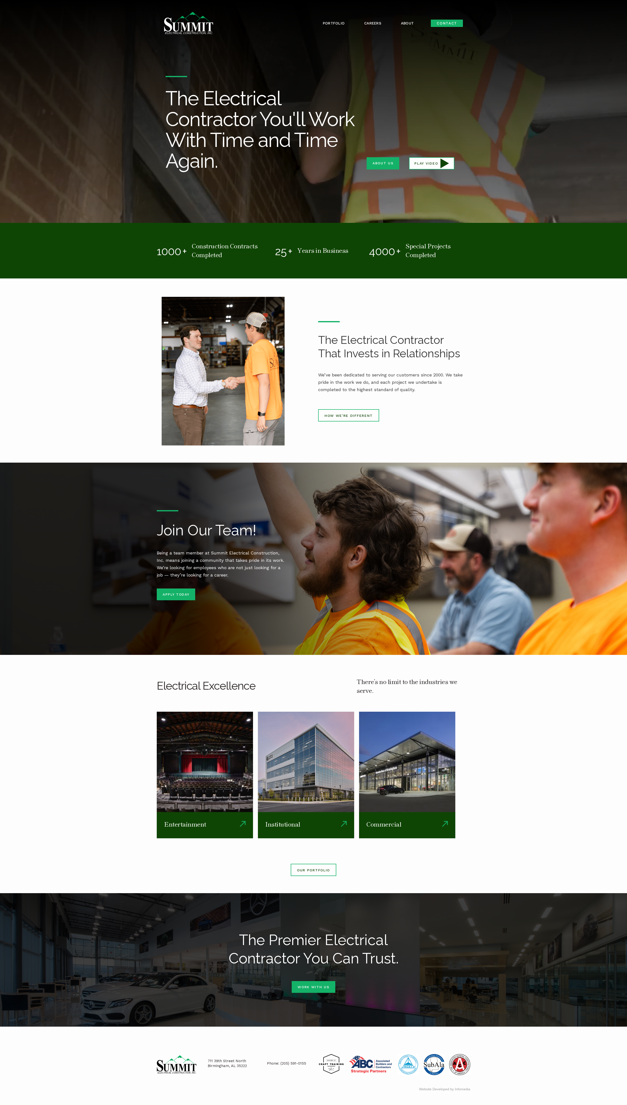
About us (383, 163)
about (407, 23)
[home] (188, 23)
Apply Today (176, 594)
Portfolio (334, 23)
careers (372, 23)
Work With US (313, 987)
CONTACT (447, 23)
